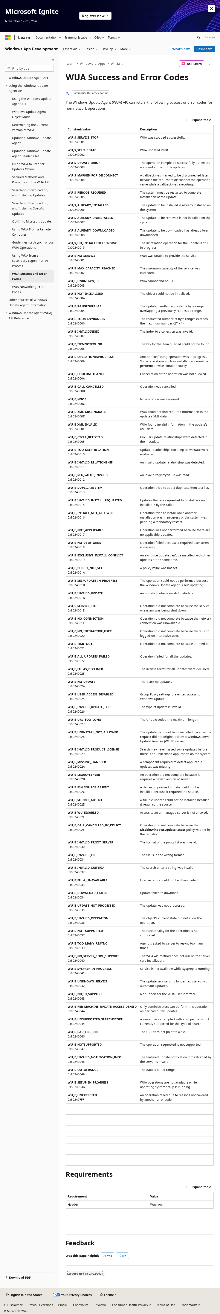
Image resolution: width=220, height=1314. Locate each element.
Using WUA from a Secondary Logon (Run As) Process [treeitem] (30, 260)
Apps (101, 63)
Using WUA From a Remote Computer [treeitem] (31, 232)
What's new (181, 49)
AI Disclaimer (13, 1305)
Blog (61, 1305)
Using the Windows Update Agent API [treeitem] (31, 101)
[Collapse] (53, 60)
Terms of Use (165, 1305)
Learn (70, 63)
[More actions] (209, 63)
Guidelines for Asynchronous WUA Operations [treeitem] (33, 245)
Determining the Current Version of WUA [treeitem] (30, 127)
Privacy (99, 1305)
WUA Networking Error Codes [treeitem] (28, 289)
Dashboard (204, 49)
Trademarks (188, 1305)
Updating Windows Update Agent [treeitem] (31, 140)
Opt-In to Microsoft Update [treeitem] (31, 221)
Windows (86, 63)
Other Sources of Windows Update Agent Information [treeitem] (28, 302)
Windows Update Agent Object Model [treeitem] (29, 114)
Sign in (210, 37)
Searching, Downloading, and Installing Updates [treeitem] (30, 192)
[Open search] (198, 37)
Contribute (81, 1305)
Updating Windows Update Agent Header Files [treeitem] (31, 153)
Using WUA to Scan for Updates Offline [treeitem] (28, 166)
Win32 (115, 63)
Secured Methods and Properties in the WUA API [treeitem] (30, 179)
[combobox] (29, 68)
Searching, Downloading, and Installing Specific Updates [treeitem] (30, 208)
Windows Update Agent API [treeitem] (28, 78)
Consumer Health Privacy (130, 1305)
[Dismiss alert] (211, 8)
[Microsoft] (8, 37)
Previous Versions (40, 1305)
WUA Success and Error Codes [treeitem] (29, 276)
